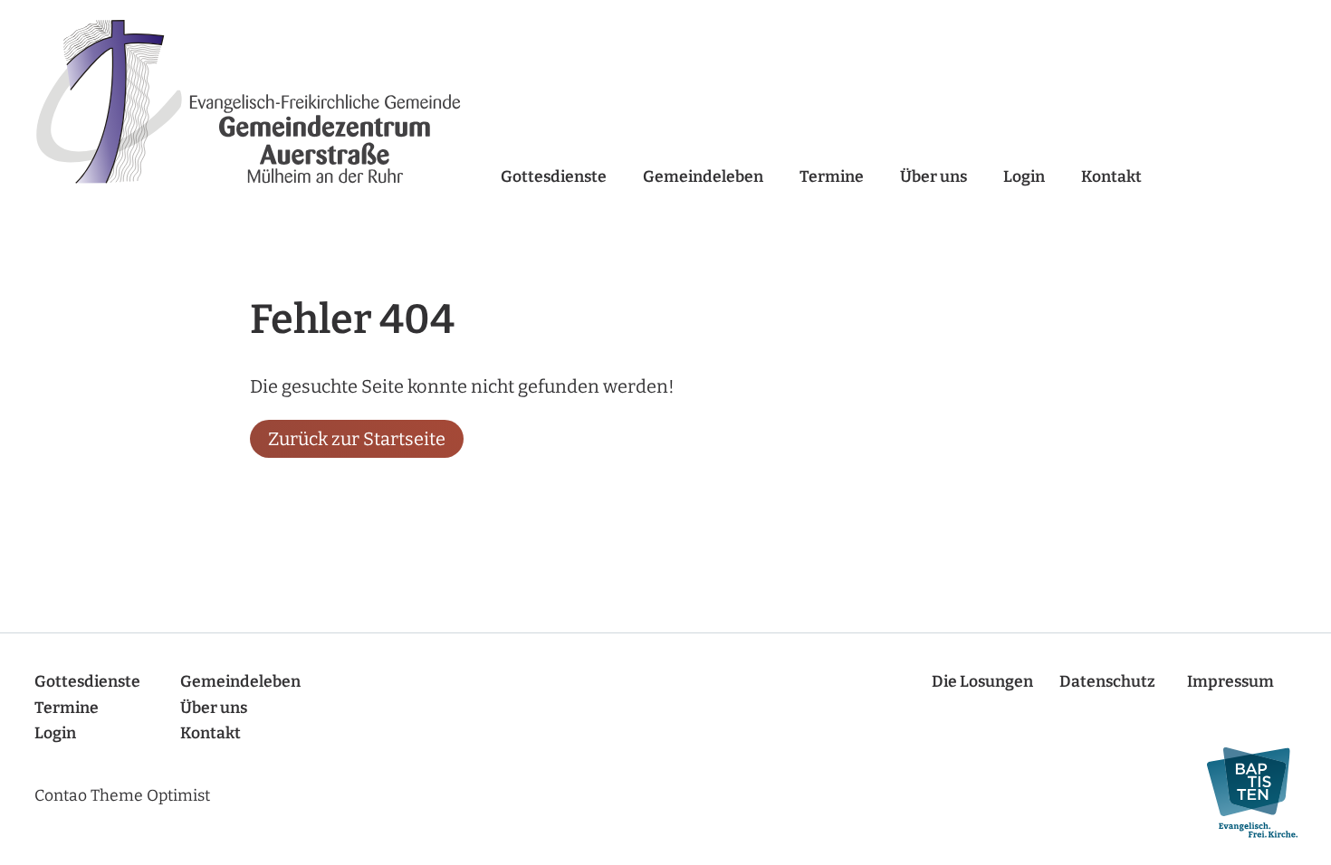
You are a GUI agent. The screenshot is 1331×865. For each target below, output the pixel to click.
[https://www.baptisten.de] (1243, 793)
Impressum (1230, 681)
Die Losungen (982, 681)
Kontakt (1111, 176)
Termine (832, 176)
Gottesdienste (554, 176)
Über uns (933, 176)
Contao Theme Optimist (122, 795)
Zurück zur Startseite (356, 439)
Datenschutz (1107, 681)
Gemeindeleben (703, 176)
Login (1024, 176)
